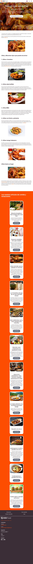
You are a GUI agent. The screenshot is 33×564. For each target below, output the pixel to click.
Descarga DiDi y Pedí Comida (16, 16)
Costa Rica (5, 520)
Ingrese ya (6, 37)
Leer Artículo (16, 249)
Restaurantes (9, 512)
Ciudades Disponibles (8, 514)
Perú (10, 520)
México (8, 520)
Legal (24, 514)
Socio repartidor (24, 512)
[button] (16, 16)
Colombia (2, 520)
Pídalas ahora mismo (8, 66)
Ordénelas (24, 122)
